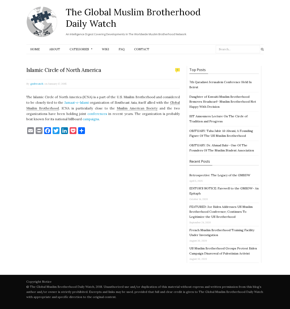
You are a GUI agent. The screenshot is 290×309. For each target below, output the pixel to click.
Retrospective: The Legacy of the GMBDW (219, 175)
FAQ (122, 49)
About (54, 49)
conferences (97, 114)
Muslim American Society (137, 108)
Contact (141, 49)
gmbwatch (36, 83)
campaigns (91, 119)
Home (35, 49)
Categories (79, 49)
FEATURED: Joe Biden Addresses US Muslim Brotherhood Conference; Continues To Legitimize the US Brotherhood (221, 212)
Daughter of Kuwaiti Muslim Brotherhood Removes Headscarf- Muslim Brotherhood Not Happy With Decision (222, 102)
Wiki (105, 49)
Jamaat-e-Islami (76, 103)
